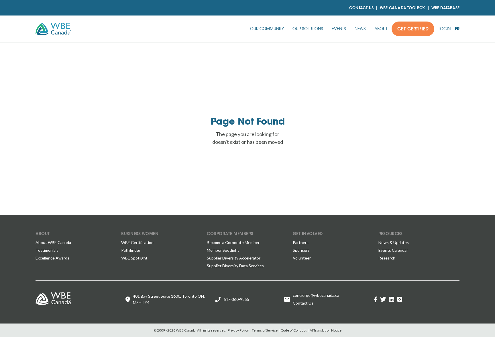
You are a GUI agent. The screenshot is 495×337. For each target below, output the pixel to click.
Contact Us (361, 8)
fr (457, 29)
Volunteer (302, 257)
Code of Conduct (294, 330)
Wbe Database (445, 8)
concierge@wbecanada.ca (316, 295)
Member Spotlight (223, 250)
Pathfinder (130, 250)
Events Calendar (393, 250)
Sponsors (301, 250)
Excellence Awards (52, 257)
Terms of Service (265, 330)
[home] (53, 29)
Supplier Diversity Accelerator (233, 257)
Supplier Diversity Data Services (235, 265)
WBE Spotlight (134, 257)
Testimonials (47, 250)
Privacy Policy (238, 330)
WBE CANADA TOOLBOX (402, 8)
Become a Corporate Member (233, 242)
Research (386, 257)
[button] (267, 29)
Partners (301, 242)
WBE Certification (137, 242)
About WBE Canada (53, 242)
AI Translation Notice (325, 330)
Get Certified (413, 29)
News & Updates (393, 242)
